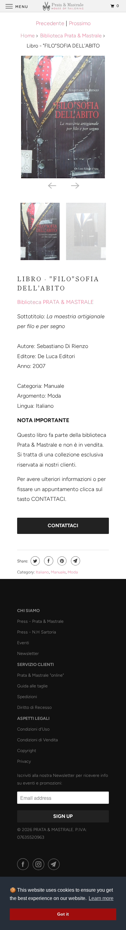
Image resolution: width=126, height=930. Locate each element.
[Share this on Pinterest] (61, 560)
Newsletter (28, 653)
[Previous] (51, 185)
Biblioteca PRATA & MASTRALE (55, 302)
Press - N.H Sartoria (36, 632)
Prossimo (80, 23)
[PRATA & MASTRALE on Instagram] (40, 864)
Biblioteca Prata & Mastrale (71, 35)
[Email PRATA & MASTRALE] (55, 864)
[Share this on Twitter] (34, 560)
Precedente (50, 23)
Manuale (58, 572)
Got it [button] (63, 914)
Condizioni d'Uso (33, 729)
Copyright (26, 750)
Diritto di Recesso (34, 707)
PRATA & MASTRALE (53, 829)
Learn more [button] (101, 898)
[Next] (74, 185)
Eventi (23, 642)
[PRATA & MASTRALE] (62, 6)
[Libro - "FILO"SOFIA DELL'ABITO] (63, 117)
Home (27, 35)
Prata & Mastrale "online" (40, 675)
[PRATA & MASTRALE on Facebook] (24, 864)
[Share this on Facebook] (48, 560)
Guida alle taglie (32, 686)
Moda (73, 572)
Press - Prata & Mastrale (40, 621)
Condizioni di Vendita (37, 740)
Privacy (24, 761)
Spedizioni (27, 696)
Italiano (42, 572)
